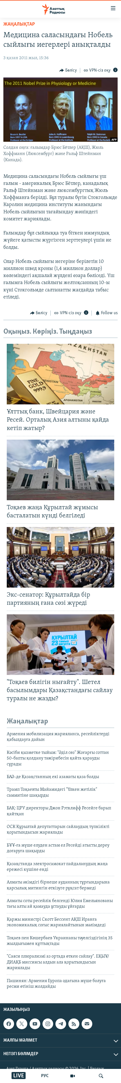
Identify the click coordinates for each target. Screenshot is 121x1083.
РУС (45, 1076)
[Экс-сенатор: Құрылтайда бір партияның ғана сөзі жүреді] (60, 557)
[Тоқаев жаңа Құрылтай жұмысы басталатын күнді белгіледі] (60, 470)
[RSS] (73, 1023)
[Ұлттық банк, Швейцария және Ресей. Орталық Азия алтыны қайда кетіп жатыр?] (60, 374)
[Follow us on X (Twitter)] (21, 1023)
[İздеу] (101, 1076)
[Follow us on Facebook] (8, 1023)
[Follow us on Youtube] (35, 1023)
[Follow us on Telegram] (60, 1023)
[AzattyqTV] (72, 1076)
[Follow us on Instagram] (47, 1023)
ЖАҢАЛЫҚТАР (19, 24)
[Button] (68, 70)
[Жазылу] (87, 1023)
